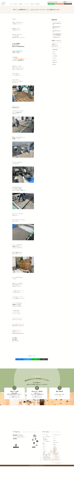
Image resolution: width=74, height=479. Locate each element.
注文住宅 (44, 451)
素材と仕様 (44, 438)
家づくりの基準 (45, 454)
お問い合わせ (55, 453)
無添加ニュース (55, 62)
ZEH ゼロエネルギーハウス (57, 434)
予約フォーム (37, 396)
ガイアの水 (44, 459)
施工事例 (43, 443)
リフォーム (44, 446)
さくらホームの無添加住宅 (46, 436)
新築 (43, 444)
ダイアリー (54, 53)
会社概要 (54, 444)
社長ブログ (54, 64)
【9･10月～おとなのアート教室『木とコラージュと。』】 (57, 27)
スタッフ (54, 446)
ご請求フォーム (14, 396)
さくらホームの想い (45, 434)
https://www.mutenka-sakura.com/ (18, 333)
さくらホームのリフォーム (47, 457)
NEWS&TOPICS (55, 49)
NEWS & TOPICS (55, 442)
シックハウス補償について (47, 441)
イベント (54, 51)
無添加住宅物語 (45, 439)
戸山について (55, 60)
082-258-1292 (60, 394)
